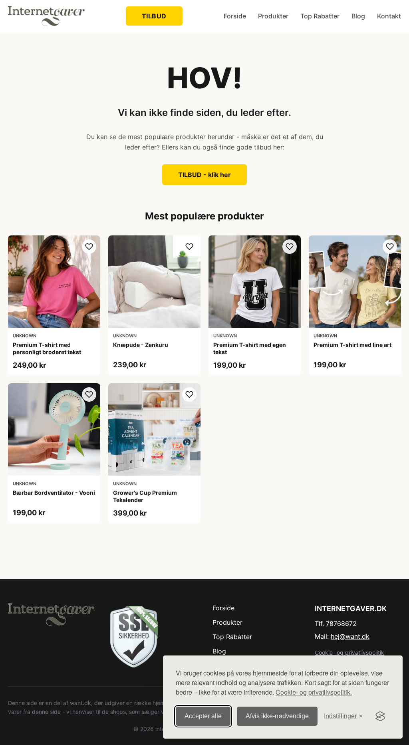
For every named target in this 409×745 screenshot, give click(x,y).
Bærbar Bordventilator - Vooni (54, 492)
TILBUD (154, 16)
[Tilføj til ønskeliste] (89, 246)
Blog (358, 16)
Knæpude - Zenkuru (140, 344)
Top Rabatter (320, 16)
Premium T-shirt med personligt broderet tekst (47, 348)
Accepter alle (203, 716)
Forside (235, 16)
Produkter (273, 16)
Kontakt (389, 16)
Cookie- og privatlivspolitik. (314, 692)
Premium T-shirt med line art (352, 344)
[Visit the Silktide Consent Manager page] (380, 716)
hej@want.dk (350, 636)
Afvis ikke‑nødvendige (277, 716)
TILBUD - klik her (204, 175)
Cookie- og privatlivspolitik (349, 652)
